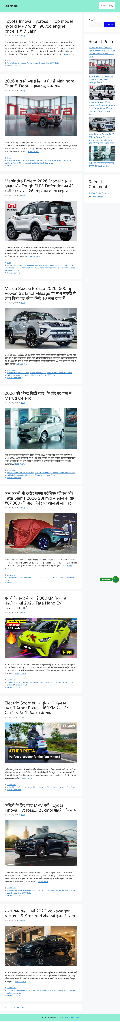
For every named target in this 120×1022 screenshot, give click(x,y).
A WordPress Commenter (100, 193)
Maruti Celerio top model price (16, 475)
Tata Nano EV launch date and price (43, 682)
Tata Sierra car (13, 577)
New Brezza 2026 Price (46, 375)
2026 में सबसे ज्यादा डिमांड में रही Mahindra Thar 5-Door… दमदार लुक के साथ (39, 83)
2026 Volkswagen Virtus (17, 990)
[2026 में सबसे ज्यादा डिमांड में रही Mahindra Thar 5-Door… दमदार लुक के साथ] (102, 67)
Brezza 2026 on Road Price (18, 373)
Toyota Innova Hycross (16, 63)
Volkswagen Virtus (14, 993)
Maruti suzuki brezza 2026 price (59, 373)
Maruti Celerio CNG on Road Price (20, 473)
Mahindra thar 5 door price (42, 163)
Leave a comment (14, 66)
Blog (9, 60)
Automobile (11, 370)
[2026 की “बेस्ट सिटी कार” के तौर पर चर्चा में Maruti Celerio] (102, 153)
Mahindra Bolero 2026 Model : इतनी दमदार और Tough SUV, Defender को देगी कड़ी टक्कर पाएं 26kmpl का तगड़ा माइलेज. (39, 185)
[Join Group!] (115, 579)
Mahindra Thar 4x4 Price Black (60, 160)
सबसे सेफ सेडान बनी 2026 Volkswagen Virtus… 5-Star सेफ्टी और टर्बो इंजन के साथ (40, 913)
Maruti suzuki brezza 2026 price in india (20, 375)
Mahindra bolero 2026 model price (40, 265)
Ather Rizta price (34, 787)
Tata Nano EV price (65, 682)
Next (20, 1007)
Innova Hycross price (40, 890)
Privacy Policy (107, 6)
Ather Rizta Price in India (51, 787)
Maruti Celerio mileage (43, 473)
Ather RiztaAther (68, 787)
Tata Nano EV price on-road (16, 685)
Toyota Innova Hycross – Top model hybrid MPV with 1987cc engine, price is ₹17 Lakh (39, 26)
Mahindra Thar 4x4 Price (37, 160)
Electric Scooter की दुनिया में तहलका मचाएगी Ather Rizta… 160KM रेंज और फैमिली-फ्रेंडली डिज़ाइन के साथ (36, 707)
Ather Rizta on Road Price (17, 787)
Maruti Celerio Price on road (64, 473)
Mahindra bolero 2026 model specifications (38, 268)
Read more (69, 54)
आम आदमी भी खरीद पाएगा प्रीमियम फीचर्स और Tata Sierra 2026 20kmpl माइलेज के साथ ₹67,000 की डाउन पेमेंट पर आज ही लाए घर (40, 498)
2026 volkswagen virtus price (39, 990)
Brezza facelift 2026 (38, 373)
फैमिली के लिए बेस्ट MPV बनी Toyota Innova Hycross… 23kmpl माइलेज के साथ (40, 808)
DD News (11, 6)
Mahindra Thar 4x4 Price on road (18, 163)
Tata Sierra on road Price (41, 577)
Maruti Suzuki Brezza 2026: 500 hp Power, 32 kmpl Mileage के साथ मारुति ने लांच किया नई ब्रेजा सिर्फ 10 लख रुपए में (40, 293)
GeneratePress (72, 1017)
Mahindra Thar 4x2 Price (17, 160)
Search (92, 20)
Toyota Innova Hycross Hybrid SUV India (43, 63)
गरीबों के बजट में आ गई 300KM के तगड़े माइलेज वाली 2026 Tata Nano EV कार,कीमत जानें (35, 603)
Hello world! (97, 197)
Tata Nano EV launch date (17, 682)
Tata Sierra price (58, 577)
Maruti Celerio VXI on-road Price (42, 475)
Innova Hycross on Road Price (19, 890)
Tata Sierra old (25, 577)
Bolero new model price (16, 265)
